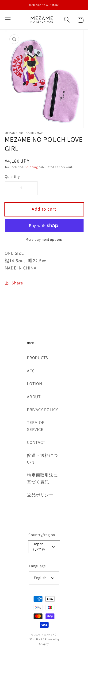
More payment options (44, 239)
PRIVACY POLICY (42, 409)
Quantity (12, 176)
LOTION (34, 383)
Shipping (31, 167)
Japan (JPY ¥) (39, 546)
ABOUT (34, 396)
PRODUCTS (37, 357)
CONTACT (36, 442)
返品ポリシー (40, 495)
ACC (30, 370)
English (40, 577)
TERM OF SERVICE (35, 425)
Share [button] (17, 283)
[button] (7, 19)
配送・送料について (42, 458)
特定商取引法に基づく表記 (42, 478)
